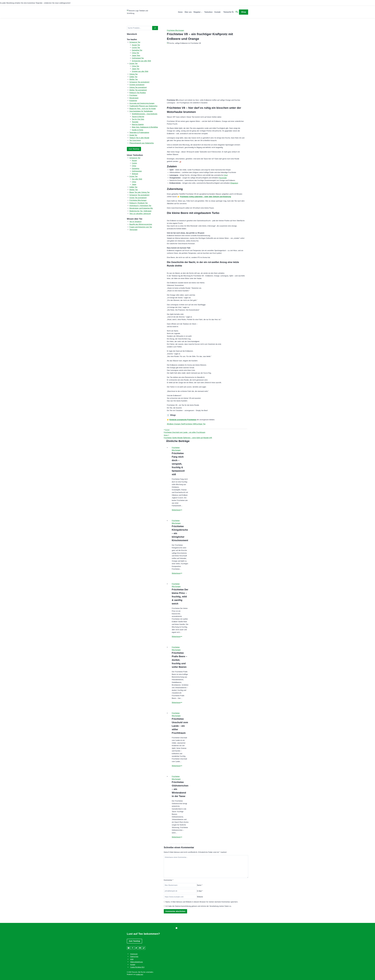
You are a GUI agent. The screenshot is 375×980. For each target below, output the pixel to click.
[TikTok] (143, 948)
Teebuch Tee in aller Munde (139, 138)
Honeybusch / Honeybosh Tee (140, 206)
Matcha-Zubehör (138, 124)
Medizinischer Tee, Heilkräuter (140, 211)
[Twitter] (136, 948)
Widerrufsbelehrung (136, 962)
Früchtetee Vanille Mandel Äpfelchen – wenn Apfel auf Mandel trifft (188, 436)
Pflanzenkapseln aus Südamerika (141, 143)
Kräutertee (133, 101)
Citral (226, 175)
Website (200, 897)
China (134, 166)
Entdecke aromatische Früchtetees (182, 420)
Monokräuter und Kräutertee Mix (141, 208)
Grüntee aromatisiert (136, 85)
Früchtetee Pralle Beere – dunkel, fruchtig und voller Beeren (179, 660)
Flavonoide (223, 178)
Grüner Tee (133, 63)
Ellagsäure (234, 183)
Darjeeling (135, 168)
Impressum (134, 954)
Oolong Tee (133, 74)
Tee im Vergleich (135, 222)
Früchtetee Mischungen (175, 30)
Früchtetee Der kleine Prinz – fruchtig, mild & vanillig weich (180, 596)
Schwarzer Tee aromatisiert (139, 82)
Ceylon (134, 163)
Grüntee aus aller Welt (140, 71)
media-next (139, 974)
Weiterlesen (177, 510)
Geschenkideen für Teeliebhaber (141, 111)
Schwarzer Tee (134, 42)
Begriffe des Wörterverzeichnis (140, 224)
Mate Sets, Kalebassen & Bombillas (145, 127)
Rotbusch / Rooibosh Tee (138, 203)
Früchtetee (133, 95)
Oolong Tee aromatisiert (138, 87)
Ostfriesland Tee (138, 58)
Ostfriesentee (137, 171)
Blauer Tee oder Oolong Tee (139, 192)
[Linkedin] (140, 948)
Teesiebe (135, 122)
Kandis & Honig (137, 130)
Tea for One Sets (138, 119)
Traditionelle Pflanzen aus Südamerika (143, 106)
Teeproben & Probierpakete (139, 132)
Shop (243, 12)
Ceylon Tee (136, 48)
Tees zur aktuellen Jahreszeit (140, 214)
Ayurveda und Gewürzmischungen (141, 103)
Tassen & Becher (138, 117)
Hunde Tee (133, 135)
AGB (131, 959)
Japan (134, 184)
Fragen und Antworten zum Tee (140, 227)
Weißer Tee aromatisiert (138, 90)
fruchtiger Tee (200, 424)
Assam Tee (136, 45)
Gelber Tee (133, 77)
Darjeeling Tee (137, 50)
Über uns (188, 12)
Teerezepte (133, 230)
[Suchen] (155, 28)
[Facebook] (132, 948)
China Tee (135, 53)
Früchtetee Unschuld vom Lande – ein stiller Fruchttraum (184, 431)
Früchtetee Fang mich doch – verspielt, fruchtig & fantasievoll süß (178, 464)
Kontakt (217, 12)
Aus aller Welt (137, 179)
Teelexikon (208, 12)
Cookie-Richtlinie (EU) (137, 967)
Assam (134, 160)
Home (180, 12)
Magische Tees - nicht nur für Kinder (142, 109)
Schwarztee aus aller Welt (141, 61)
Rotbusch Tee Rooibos (137, 93)
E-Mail (200, 891)
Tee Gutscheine (135, 140)
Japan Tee (135, 69)
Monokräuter (134, 98)
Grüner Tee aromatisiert (138, 198)
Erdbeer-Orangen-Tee (175, 424)
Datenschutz (134, 956)
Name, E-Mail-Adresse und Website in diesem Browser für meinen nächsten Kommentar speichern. (202, 902)
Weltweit (135, 174)
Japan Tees (136, 55)
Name (199, 885)
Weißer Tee (133, 79)
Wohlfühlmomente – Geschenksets (144, 114)
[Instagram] (128, 948)
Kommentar (168, 880)
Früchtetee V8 (189, 424)
